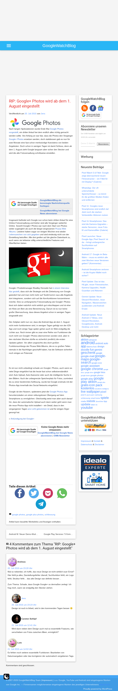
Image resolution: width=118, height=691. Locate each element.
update (85, 404)
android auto (101, 343)
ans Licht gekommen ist (38, 409)
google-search (91, 361)
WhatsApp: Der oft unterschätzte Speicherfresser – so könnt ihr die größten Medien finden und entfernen (95, 194)
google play (87, 378)
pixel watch (90, 395)
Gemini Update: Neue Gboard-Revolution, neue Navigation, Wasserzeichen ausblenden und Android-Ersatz (94, 302)
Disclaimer (99, 444)
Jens (43, 113)
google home (85, 375)
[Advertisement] (24, 20)
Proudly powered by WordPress (97, 689)
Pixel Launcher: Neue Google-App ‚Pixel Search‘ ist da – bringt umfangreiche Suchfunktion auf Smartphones (95, 242)
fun (92, 349)
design (100, 346)
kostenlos (87, 388)
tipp (105, 401)
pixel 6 (83, 395)
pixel (103, 391)
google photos (18, 514)
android (88, 342)
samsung (98, 395)
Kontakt (97, 441)
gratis (84, 385)
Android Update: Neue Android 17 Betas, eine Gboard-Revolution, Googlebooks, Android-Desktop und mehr (92, 321)
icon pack (95, 385)
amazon (93, 340)
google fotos (99, 372)
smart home (95, 398)
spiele (105, 398)
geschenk (88, 352)
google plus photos (34, 514)
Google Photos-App (58, 391)
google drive (89, 372)
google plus (101, 382)
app (83, 346)
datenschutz (92, 347)
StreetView (99, 401)
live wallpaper (90, 391)
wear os (94, 405)
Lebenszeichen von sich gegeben (24, 234)
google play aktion (92, 380)
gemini (98, 349)
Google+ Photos (16, 139)
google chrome (92, 369)
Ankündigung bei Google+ (22, 419)
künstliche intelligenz (102, 389)
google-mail (87, 356)
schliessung (50, 514)
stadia (83, 401)
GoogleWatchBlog (59, 45)
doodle (85, 349)
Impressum (86, 441)
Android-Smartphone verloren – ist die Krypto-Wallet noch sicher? (95, 272)
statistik (90, 401)
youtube (87, 407)
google (99, 353)
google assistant (90, 365)
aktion (84, 339)
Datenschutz (86, 444)
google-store (97, 363)
